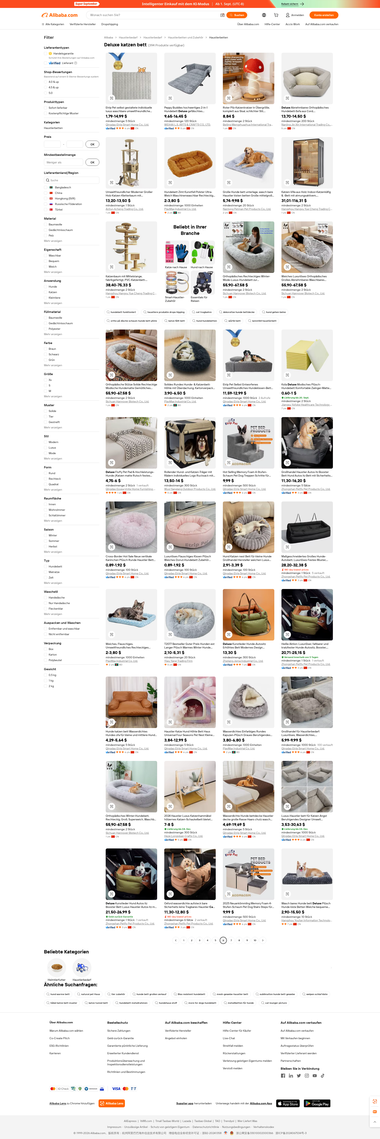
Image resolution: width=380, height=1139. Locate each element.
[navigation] (71, 489)
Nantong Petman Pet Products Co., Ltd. (247, 209)
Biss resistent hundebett (191, 994)
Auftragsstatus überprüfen (297, 1045)
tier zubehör (118, 994)
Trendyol (228, 1121)
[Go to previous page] (175, 940)
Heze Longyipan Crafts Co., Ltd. (183, 836)
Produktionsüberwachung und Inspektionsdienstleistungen (126, 1062)
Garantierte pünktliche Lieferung (127, 1045)
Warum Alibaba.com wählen (66, 1030)
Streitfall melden (233, 1045)
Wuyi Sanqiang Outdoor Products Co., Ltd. (190, 489)
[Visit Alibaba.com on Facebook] (283, 1075)
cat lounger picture (276, 1003)
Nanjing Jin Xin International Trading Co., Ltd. (307, 124)
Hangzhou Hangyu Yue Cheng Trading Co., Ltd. (307, 209)
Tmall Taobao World (167, 1121)
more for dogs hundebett (202, 1003)
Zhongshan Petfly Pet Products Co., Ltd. (305, 489)
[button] (222, 15)
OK (92, 144)
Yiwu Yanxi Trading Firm (178, 660)
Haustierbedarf (128, 37)
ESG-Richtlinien (59, 1045)
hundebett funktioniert (123, 312)
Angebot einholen (176, 1038)
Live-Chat (229, 1038)
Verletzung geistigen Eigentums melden (247, 1060)
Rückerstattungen (234, 1053)
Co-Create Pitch (59, 1038)
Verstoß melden (232, 1068)
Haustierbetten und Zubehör (185, 37)
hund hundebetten (206, 320)
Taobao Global (203, 1121)
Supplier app (184, 1103)
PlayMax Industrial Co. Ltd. (180, 209)
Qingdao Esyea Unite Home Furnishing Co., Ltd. (131, 489)
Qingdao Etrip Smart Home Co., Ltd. (127, 124)
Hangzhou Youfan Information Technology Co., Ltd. (307, 920)
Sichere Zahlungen (118, 1030)
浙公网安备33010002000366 (254, 1133)
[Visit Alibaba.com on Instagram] (306, 1075)
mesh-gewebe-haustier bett (232, 994)
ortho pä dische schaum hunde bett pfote (134, 320)
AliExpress (130, 1121)
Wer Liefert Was (247, 1121)
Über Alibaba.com (61, 1022)
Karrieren (55, 1053)
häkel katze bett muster (63, 1003)
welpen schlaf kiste (317, 994)
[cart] (277, 15)
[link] (375, 1101)
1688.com (146, 1121)
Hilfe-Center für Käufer (237, 1030)
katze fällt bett (176, 320)
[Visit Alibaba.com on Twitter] (298, 1075)
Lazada (186, 1121)
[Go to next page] (262, 940)
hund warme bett (60, 994)
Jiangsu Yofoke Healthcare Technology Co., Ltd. (307, 404)
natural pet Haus (90, 994)
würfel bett (234, 320)
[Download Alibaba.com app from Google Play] (317, 1103)
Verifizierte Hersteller (178, 1030)
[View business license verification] (226, 1133)
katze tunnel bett (98, 1003)
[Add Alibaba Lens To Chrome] (112, 1103)
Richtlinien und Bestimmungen (126, 1071)
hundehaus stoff (168, 1003)
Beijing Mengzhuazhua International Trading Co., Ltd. (248, 124)
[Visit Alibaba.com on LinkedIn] (291, 1075)
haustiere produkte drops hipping (165, 312)
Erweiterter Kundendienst (123, 1053)
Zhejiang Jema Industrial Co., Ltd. (243, 660)
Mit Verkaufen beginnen (295, 1038)
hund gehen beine (276, 312)
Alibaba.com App (261, 1103)
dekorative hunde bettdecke (239, 312)
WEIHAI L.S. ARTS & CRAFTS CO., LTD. (187, 124)
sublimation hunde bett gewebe (277, 994)
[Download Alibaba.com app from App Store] (288, 1103)
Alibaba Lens (57, 1103)
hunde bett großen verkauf (151, 994)
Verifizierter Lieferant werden (299, 1053)
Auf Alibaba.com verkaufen (297, 1030)
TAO (217, 1121)
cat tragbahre (204, 312)
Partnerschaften (291, 1060)
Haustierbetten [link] (218, 37)
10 (255, 940)
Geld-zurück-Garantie (120, 1038)
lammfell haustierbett (264, 320)
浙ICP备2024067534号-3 (291, 1133)
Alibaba (108, 37)
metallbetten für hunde (241, 1003)
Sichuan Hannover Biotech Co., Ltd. (244, 293)
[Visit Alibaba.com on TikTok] (322, 1075)
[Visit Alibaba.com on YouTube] (314, 1075)
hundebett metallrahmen (133, 1003)
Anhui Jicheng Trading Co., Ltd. (124, 209)
